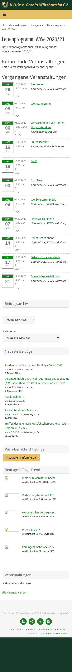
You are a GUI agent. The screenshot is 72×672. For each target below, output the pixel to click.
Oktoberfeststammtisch (45, 257)
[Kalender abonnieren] (32, 621)
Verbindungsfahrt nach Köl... (39, 495)
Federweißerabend (42, 219)
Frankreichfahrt (14, 396)
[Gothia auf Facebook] (40, 621)
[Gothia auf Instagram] (49, 621)
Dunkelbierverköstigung (45, 276)
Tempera (49, 633)
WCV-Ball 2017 (31, 529)
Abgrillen (36, 180)
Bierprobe (37, 84)
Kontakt (29, 629)
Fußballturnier (39, 142)
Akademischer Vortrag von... (38, 512)
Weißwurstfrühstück (43, 199)
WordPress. (62, 633)
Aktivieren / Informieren (21, 457)
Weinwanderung (41, 103)
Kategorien (37, 25)
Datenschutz (43, 629)
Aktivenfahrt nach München (21, 410)
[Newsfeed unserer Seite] (23, 621)
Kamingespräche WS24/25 (38, 547)
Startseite (16, 629)
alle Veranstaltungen (14, 592)
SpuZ (34, 161)
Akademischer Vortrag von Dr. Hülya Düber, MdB (33, 365)
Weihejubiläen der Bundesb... (39, 478)
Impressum (59, 629)
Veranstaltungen (17, 25)
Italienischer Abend (42, 238)
